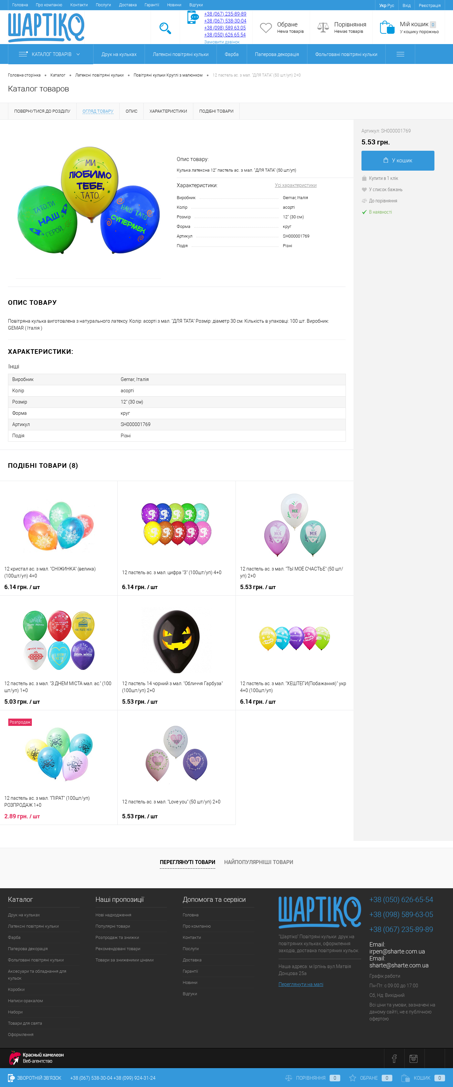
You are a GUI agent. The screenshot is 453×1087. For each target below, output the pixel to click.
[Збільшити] (88, 203)
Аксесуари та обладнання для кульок (37, 975)
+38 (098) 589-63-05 (401, 914)
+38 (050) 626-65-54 (401, 899)
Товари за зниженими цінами (125, 959)
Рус (390, 5)
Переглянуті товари (187, 862)
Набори (15, 1011)
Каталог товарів (52, 54)
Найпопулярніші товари (258, 862)
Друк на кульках (119, 54)
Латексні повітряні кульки (181, 54)
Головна (20, 5)
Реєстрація (430, 5)
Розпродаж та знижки (117, 937)
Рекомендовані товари (118, 948)
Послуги (103, 5)
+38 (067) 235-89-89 (225, 14)
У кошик (402, 160)
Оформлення (20, 1034)
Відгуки (196, 5)
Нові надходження (113, 914)
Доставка (128, 5)
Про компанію (49, 5)
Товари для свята (25, 1023)
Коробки (16, 989)
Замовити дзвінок (222, 41)
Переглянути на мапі (301, 984)
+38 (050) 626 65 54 (225, 34)
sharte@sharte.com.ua (399, 965)
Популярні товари (113, 926)
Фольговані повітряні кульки (346, 54)
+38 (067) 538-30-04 (91, 1078)
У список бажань (386, 189)
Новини (174, 5)
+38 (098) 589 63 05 (225, 27)
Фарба (232, 54)
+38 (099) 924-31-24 (134, 1078)
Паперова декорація (277, 54)
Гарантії (152, 5)
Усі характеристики (296, 185)
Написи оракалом (25, 1000)
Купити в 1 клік (383, 178)
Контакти (79, 5)
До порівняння (383, 200)
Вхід (407, 5)
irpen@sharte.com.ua (397, 951)
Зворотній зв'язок (38, 1078)
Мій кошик (417, 24)
